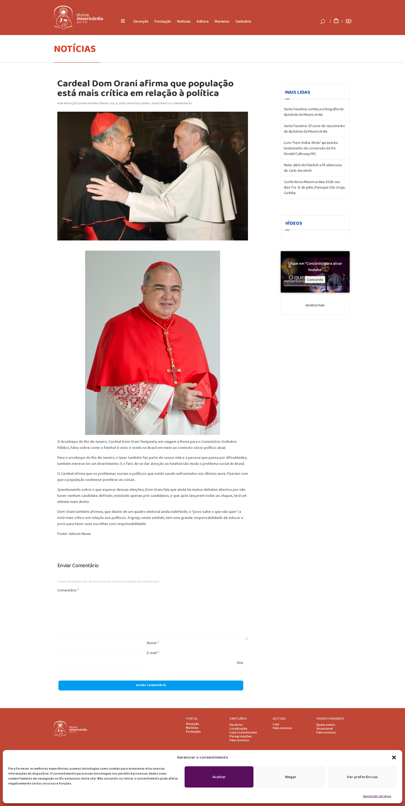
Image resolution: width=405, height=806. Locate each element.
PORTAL (192, 718)
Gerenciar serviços (377, 796)
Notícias (184, 21)
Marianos (222, 21)
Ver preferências (362, 777)
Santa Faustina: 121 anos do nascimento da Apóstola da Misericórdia (314, 129)
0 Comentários (180, 103)
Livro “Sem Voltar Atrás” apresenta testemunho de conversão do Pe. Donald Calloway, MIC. (311, 148)
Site (240, 663)
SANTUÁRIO (238, 718)
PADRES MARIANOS (330, 718)
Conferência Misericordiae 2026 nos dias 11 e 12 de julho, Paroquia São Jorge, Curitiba (314, 187)
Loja (276, 724)
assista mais (315, 305)
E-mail (153, 653)
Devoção (141, 21)
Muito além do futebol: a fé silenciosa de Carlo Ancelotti (313, 168)
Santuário (243, 21)
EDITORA (279, 718)
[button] (394, 757)
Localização (238, 729)
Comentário (68, 590)
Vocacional (324, 729)
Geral (145, 103)
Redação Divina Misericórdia (86, 103)
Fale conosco (239, 740)
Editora (203, 21)
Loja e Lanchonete (243, 733)
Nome (153, 643)
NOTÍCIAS (75, 49)
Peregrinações (240, 736)
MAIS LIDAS (297, 92)
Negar (290, 777)
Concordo (315, 280)
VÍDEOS (293, 223)
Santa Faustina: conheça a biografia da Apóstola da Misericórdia (314, 112)
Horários (236, 725)
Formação (163, 21)
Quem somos (325, 725)
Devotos (133, 103)
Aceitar (219, 777)
